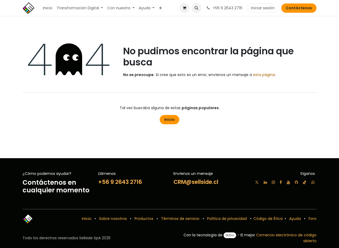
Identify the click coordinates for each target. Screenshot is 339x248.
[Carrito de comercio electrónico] (184, 8)
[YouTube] (288, 182)
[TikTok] (304, 182)
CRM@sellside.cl (195, 182)
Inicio (169, 119)
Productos (144, 218)
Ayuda (295, 218)
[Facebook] (281, 182)
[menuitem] (48, 8)
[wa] (313, 182)
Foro (312, 218)
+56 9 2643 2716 (120, 182)
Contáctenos (299, 8)
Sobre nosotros (113, 218)
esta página (264, 74)
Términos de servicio (180, 218)
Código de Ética (267, 218)
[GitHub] (296, 182)
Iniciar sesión (263, 8)
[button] (196, 8)
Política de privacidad (227, 218)
